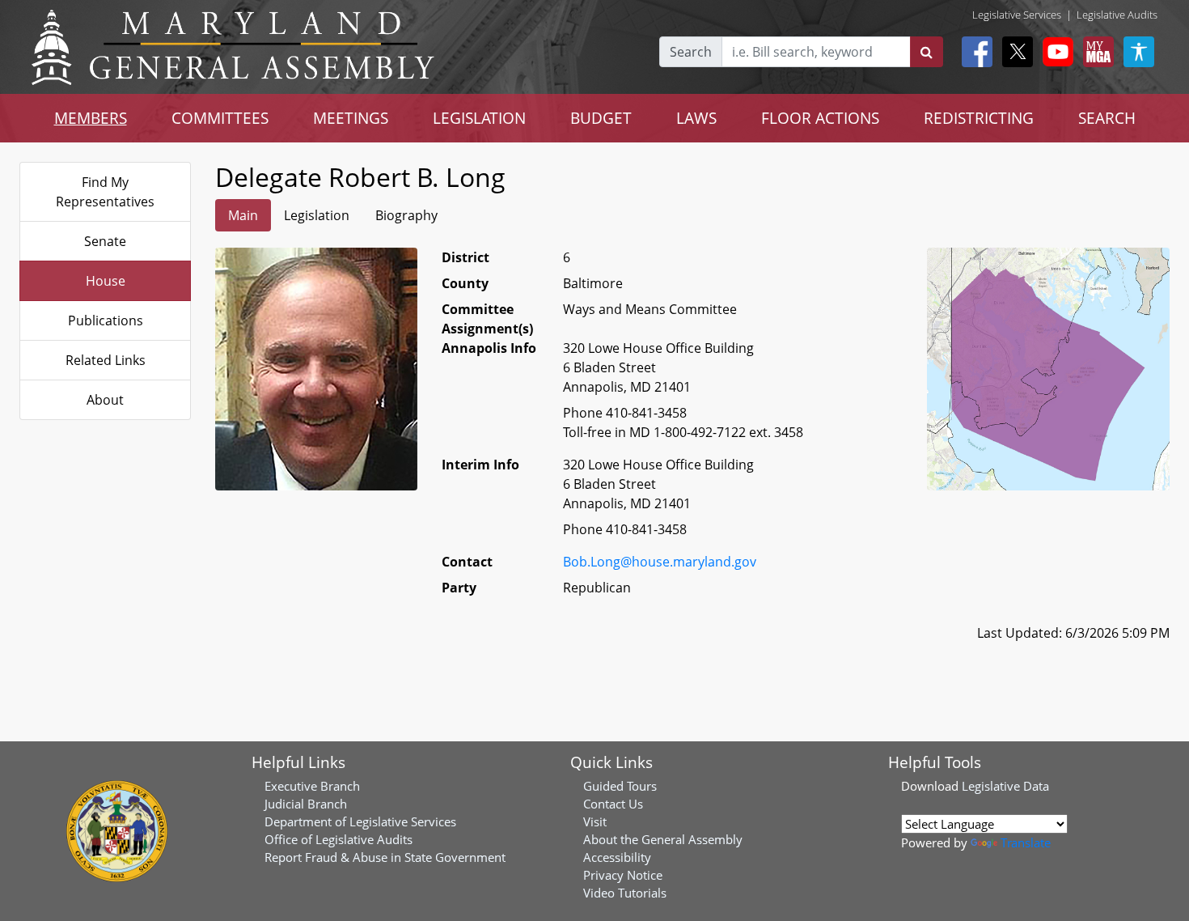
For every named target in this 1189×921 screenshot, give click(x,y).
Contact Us (613, 804)
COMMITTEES (220, 118)
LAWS (696, 118)
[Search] (926, 51)
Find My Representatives (105, 191)
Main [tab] (243, 215)
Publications (105, 320)
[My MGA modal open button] (1095, 51)
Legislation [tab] (316, 215)
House (105, 281)
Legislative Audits (1117, 14)
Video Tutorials (624, 893)
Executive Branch (312, 786)
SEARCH (1107, 118)
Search (691, 52)
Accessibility (617, 857)
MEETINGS (350, 118)
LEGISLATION (479, 118)
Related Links (106, 360)
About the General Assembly (663, 839)
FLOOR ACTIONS (820, 118)
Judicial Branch (305, 804)
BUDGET (601, 118)
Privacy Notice (622, 875)
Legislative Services (1016, 14)
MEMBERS (90, 118)
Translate (1026, 842)
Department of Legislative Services (360, 821)
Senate (105, 241)
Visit (595, 821)
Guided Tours (620, 786)
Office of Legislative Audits (338, 839)
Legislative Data (1005, 786)
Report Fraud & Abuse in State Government (385, 857)
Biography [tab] (406, 215)
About (105, 400)
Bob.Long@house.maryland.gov (659, 562)
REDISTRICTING (979, 118)
